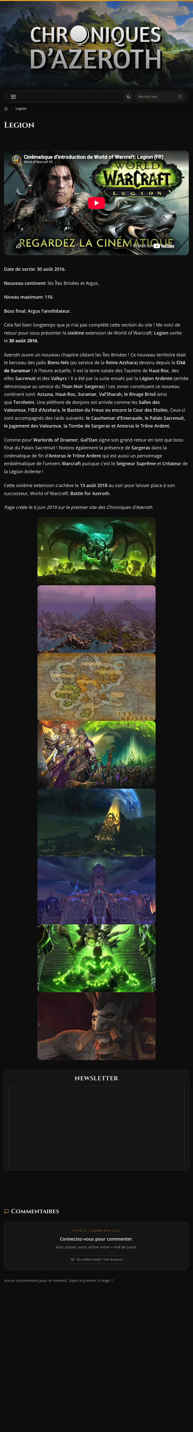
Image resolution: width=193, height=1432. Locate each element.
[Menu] (13, 97)
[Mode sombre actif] (128, 96)
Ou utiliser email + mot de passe (100, 1259)
